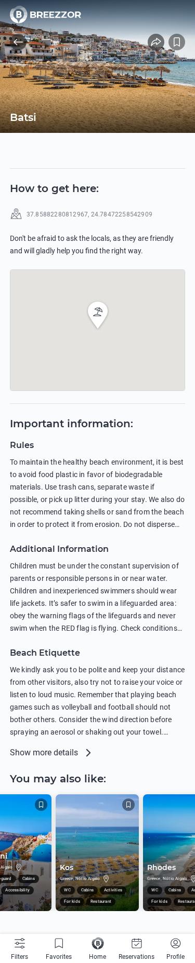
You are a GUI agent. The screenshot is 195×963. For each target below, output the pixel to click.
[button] (97, 315)
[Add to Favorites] (176, 42)
